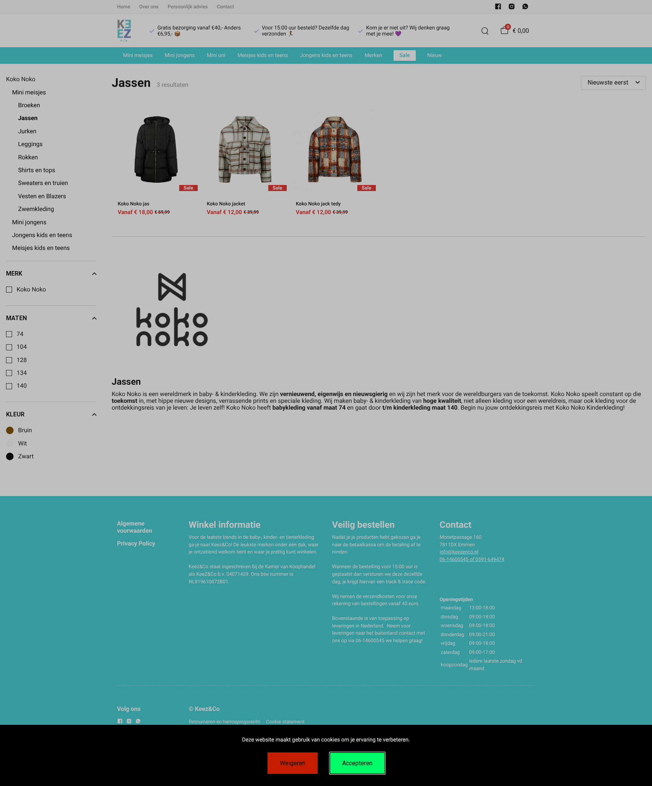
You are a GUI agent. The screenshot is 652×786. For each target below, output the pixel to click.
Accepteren (357, 763)
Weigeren (292, 763)
